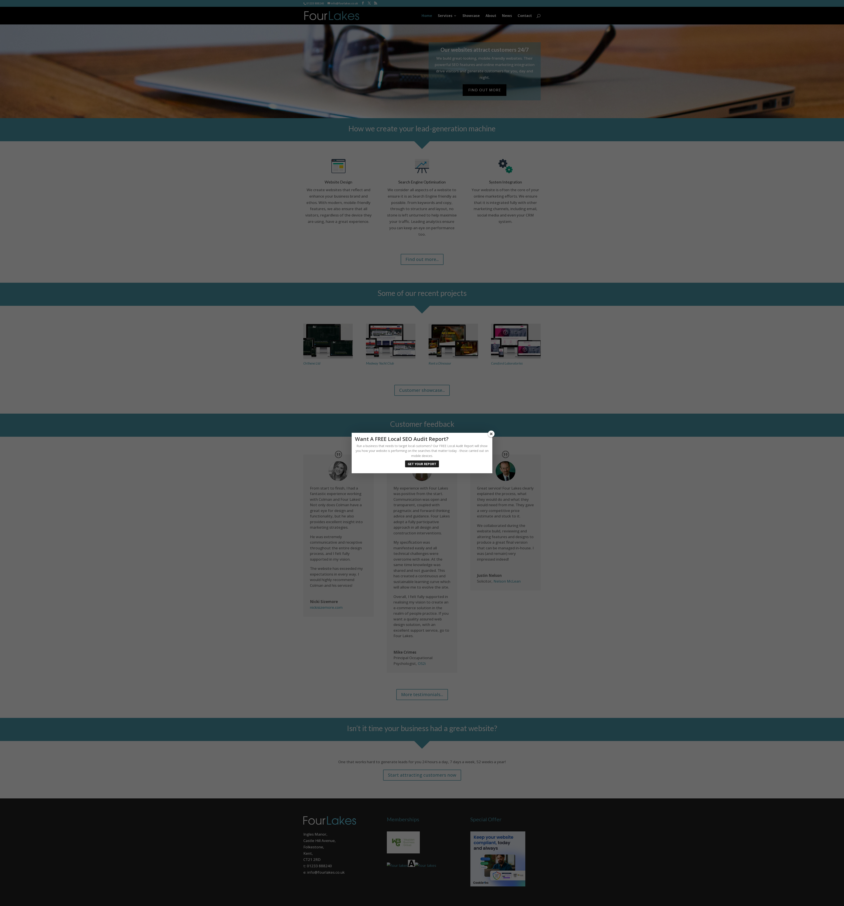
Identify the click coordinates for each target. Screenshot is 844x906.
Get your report (422, 464)
